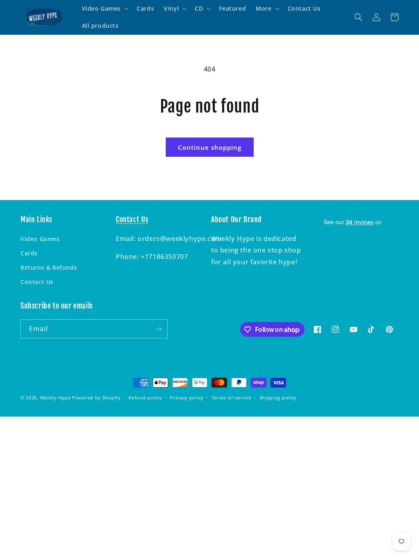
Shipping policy (278, 397)
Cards (29, 253)
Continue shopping (209, 147)
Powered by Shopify (96, 397)
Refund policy (145, 397)
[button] (104, 8)
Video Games (40, 239)
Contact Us (37, 282)
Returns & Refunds (48, 267)
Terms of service (231, 397)
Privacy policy (186, 397)
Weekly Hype (55, 397)
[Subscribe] (158, 328)
